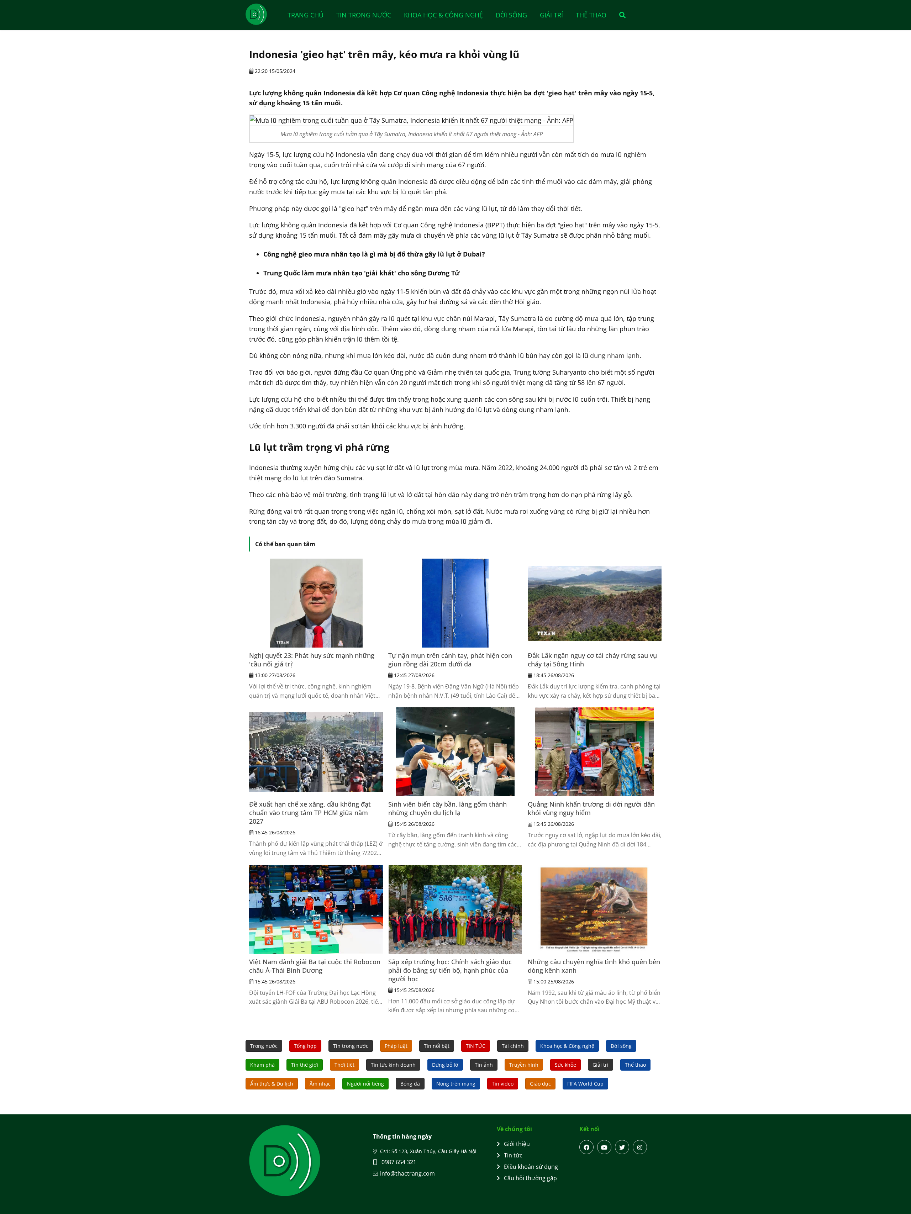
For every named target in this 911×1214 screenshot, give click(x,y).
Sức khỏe (565, 1064)
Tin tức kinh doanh (393, 1064)
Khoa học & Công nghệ (443, 15)
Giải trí (551, 15)
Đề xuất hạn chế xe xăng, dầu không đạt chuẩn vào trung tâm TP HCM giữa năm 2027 (310, 812)
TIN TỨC (475, 1046)
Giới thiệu (517, 1144)
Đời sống (511, 15)
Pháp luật (396, 1046)
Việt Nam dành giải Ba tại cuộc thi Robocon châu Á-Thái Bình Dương (314, 966)
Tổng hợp (305, 1046)
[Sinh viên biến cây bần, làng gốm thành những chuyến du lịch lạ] (455, 751)
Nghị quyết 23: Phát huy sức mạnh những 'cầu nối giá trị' (311, 659)
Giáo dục (540, 1083)
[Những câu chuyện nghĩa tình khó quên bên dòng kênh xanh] (595, 909)
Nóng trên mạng (455, 1083)
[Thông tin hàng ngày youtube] (604, 1147)
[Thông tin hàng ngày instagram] (640, 1147)
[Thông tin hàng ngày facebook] (586, 1147)
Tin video (503, 1083)
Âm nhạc (320, 1083)
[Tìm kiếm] (620, 15)
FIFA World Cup (585, 1083)
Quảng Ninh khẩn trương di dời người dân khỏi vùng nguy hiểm (591, 808)
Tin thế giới (304, 1064)
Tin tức (513, 1155)
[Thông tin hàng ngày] (263, 14)
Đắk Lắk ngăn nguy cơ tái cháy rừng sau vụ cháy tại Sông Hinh (592, 659)
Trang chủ (305, 15)
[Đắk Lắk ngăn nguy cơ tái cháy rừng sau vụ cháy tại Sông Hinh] (595, 603)
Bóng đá (410, 1083)
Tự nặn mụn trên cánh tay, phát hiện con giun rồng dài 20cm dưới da (450, 659)
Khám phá (262, 1064)
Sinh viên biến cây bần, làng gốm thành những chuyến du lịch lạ (447, 808)
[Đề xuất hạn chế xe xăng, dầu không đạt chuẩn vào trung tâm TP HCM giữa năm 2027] (316, 751)
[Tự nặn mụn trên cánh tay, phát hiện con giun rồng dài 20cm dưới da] (455, 603)
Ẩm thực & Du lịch (271, 1083)
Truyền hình (523, 1064)
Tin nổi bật (436, 1046)
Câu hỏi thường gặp (530, 1178)
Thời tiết (344, 1064)
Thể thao (591, 15)
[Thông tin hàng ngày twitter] (622, 1147)
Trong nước (264, 1046)
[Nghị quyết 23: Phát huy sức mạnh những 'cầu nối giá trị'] (316, 603)
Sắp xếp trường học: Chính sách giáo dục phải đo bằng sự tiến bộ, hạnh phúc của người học (450, 970)
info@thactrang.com (407, 1173)
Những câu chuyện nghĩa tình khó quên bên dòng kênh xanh (594, 966)
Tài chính (513, 1046)
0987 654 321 (398, 1162)
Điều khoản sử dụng (531, 1167)
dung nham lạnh (614, 355)
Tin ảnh (484, 1064)
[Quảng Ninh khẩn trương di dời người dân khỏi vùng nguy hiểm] (595, 751)
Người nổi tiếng (365, 1083)
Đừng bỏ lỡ (445, 1064)
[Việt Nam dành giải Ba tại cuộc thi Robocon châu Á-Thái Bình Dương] (316, 909)
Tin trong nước (363, 15)
